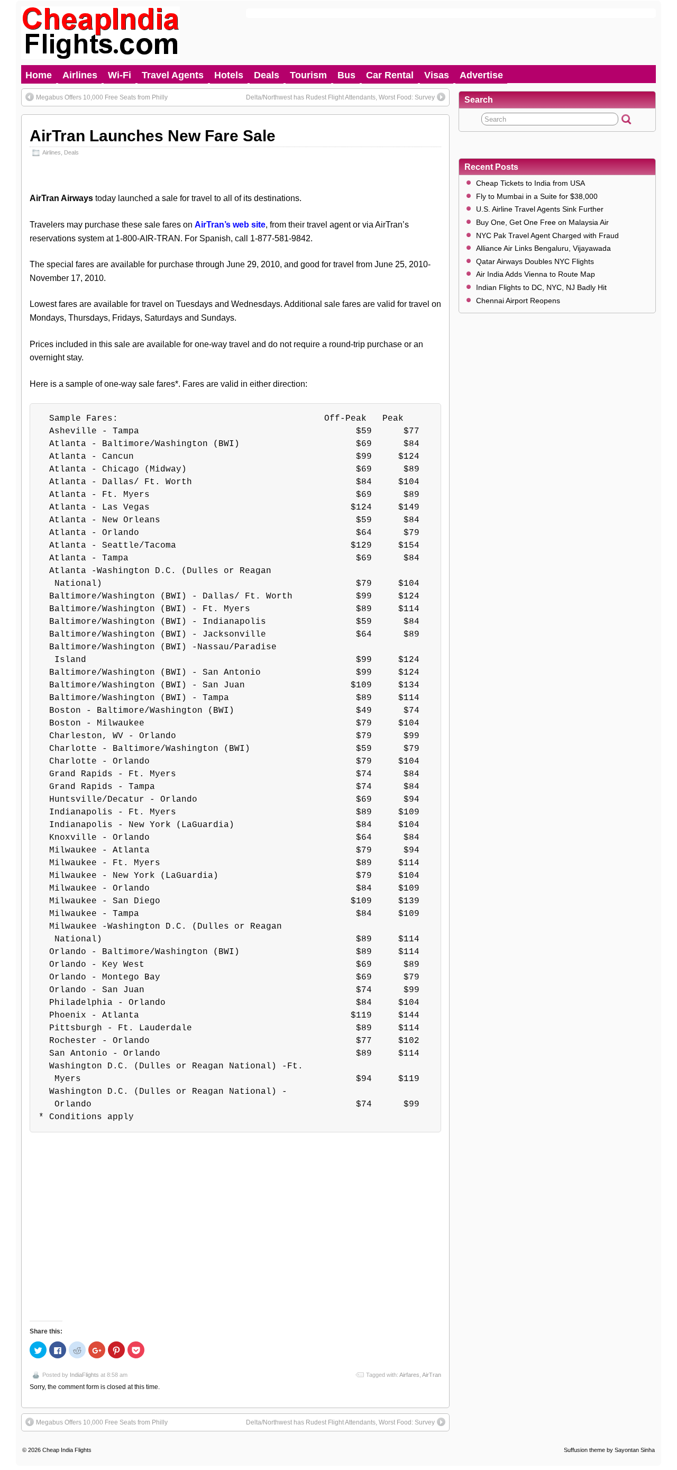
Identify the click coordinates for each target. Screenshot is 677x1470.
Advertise (481, 75)
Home (38, 75)
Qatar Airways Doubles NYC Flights (535, 261)
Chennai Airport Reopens (518, 300)
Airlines (79, 75)
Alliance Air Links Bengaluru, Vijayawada (543, 248)
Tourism (308, 75)
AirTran (431, 1375)
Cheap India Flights (67, 1450)
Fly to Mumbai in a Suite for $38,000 (537, 196)
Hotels (228, 75)
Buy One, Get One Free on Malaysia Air (542, 222)
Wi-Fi (119, 75)
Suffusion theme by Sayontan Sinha (609, 1450)
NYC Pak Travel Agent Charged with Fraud (547, 235)
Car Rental (390, 75)
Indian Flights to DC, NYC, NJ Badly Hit (541, 287)
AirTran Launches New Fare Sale (153, 135)
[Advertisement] (235, 1219)
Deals (266, 75)
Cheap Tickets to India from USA (530, 183)
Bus (346, 75)
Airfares (409, 1375)
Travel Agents (173, 75)
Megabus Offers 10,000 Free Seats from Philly (102, 97)
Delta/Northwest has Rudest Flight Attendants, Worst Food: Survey (340, 97)
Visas (436, 75)
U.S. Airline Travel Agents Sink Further (539, 209)
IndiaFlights (84, 1375)
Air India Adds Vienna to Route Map (535, 274)
